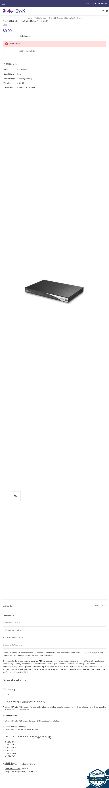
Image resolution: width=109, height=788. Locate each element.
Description (8, 615)
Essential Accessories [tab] (13, 637)
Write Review (25, 36)
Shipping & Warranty (13, 645)
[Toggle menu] (3, 3)
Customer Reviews (11, 623)
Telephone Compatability (15, 771)
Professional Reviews (12, 630)
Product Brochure (12, 769)
